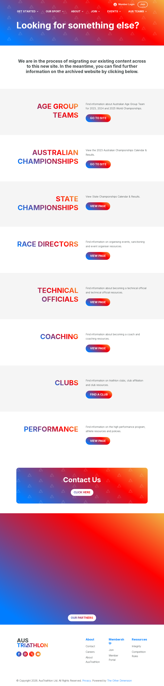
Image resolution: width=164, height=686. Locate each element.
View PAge (98, 255)
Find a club (99, 394)
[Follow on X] (31, 654)
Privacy (86, 680)
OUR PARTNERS (82, 617)
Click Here (82, 492)
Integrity (136, 646)
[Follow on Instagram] (25, 654)
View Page (98, 206)
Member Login (126, 4)
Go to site (98, 118)
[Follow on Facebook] (18, 654)
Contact (90, 646)
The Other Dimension (119, 680)
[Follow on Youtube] (38, 654)
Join (142, 4)
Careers (90, 651)
